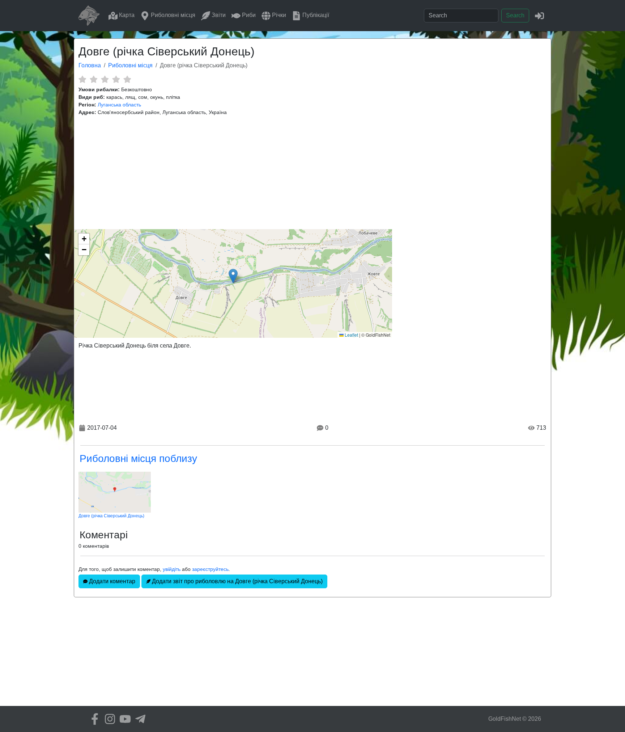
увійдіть (171, 569)
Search (515, 15)
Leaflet (351, 335)
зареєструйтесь (210, 569)
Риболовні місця (172, 15)
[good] (116, 79)
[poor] (93, 79)
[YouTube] (123, 719)
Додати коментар (111, 581)
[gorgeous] (127, 79)
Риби (248, 15)
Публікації (315, 15)
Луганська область (119, 105)
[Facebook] (93, 719)
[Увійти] (539, 15)
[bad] (82, 79)
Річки (278, 15)
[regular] (105, 79)
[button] (233, 276)
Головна (89, 65)
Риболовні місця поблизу (138, 458)
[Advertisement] (312, 172)
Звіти (218, 15)
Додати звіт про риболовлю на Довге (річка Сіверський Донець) (236, 581)
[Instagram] (108, 719)
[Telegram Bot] (138, 719)
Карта (126, 15)
